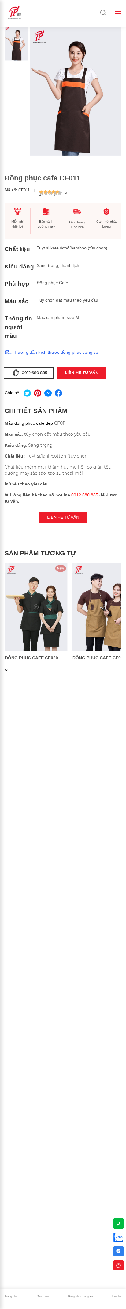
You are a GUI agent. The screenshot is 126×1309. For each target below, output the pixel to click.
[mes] (118, 1251)
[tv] (118, 1265)
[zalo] (118, 1237)
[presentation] (5, 669)
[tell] (118, 1223)
